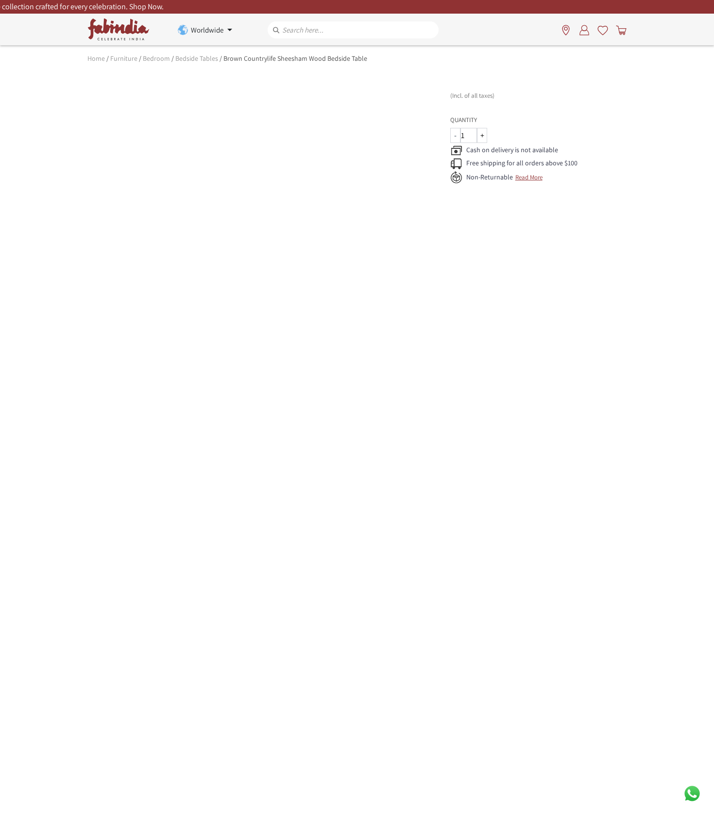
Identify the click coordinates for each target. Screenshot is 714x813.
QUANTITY (463, 120)
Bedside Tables (196, 58)
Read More (529, 177)
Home (96, 58)
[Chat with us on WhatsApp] (692, 792)
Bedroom (156, 58)
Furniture (123, 58)
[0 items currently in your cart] (619, 30)
